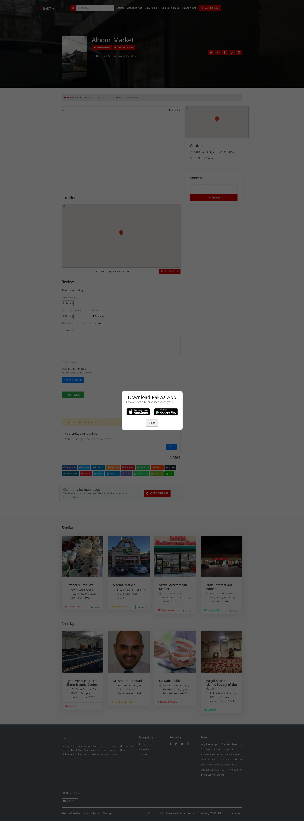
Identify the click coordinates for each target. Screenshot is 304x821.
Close (152, 422)
